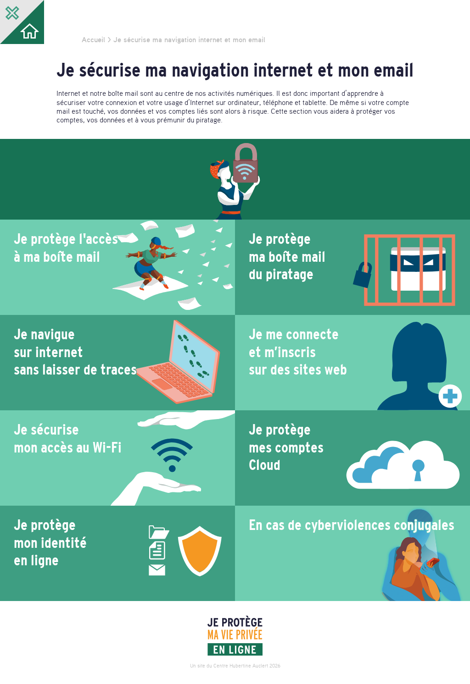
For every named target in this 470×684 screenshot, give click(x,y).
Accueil (93, 39)
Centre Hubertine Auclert (240, 665)
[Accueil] (235, 636)
